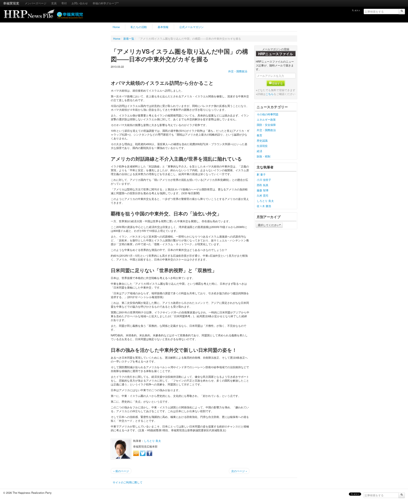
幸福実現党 (11, 3)
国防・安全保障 (266, 125)
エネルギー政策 (266, 119)
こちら (270, 94)
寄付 (64, 3)
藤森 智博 (262, 190)
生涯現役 (262, 146)
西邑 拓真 (262, 185)
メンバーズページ (35, 3)
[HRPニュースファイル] (29, 12)
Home (116, 27)
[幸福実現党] (70, 15)
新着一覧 (128, 38)
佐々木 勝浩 (264, 206)
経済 (259, 151)
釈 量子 (261, 174)
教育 (259, 135)
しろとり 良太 (152, 441)
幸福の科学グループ (105, 3)
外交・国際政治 (237, 71)
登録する (277, 83)
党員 (54, 3)
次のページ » (239, 471)
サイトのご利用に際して (127, 482)
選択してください (268, 225)
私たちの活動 (139, 27)
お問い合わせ (80, 3)
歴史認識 (262, 140)
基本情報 (163, 27)
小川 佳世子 (264, 180)
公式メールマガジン (191, 27)
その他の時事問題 (267, 114)
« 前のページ (121, 471)
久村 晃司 (262, 195)
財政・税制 (263, 156)
